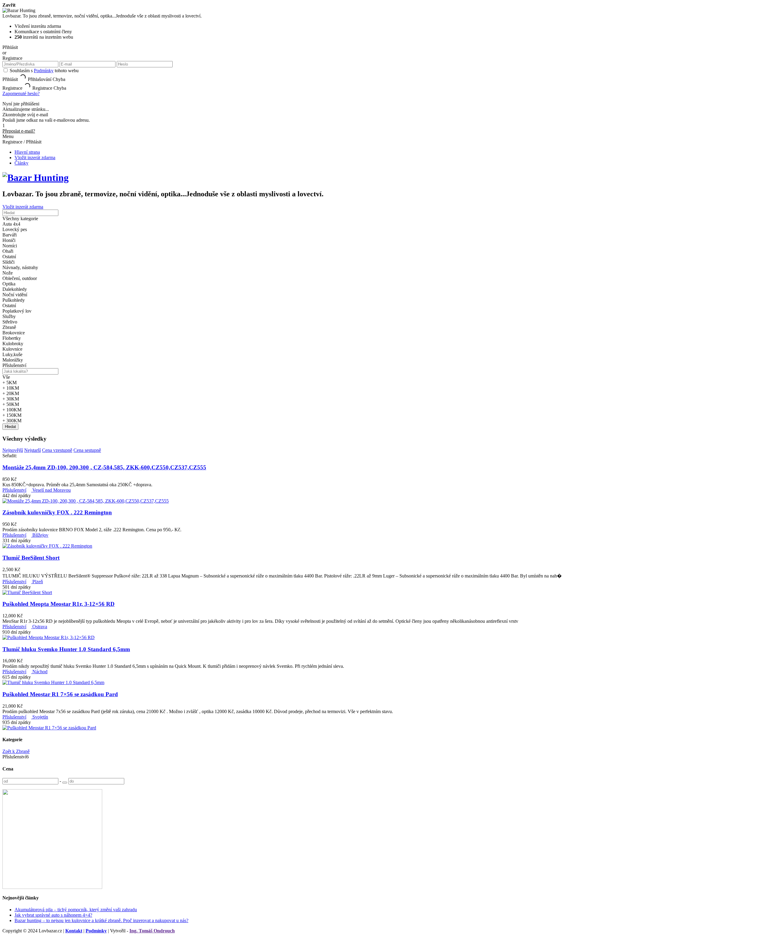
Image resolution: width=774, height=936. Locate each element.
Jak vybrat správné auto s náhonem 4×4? (53, 915)
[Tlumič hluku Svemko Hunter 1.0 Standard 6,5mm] (53, 682)
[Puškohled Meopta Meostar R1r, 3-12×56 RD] (48, 637)
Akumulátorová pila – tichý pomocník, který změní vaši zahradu (76, 909)
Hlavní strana (27, 152)
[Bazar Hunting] (35, 177)
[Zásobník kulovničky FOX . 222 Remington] (47, 545)
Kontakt (73, 930)
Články (21, 163)
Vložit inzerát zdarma (35, 157)
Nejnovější (12, 450)
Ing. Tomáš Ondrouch (152, 930)
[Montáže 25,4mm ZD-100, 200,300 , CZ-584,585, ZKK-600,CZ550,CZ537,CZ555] (85, 500)
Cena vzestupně (57, 450)
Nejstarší (32, 450)
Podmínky (44, 70)
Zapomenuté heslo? (21, 93)
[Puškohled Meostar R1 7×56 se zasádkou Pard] (49, 727)
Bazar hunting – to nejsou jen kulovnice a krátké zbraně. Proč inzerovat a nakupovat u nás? (101, 920)
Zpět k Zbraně (16, 751)
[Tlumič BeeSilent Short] (27, 592)
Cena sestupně (87, 450)
